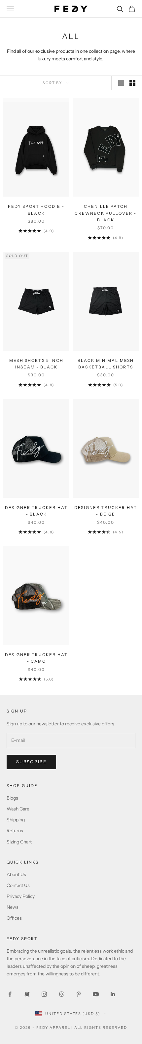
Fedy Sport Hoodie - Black (36, 209)
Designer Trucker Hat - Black (36, 511)
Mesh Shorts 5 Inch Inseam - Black (36, 363)
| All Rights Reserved (99, 1027)
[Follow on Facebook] (10, 994)
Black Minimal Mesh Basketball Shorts (106, 363)
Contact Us (18, 885)
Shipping (16, 820)
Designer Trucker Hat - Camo (36, 658)
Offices (14, 918)
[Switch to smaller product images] (132, 83)
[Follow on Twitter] (27, 994)
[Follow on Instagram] (44, 994)
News (12, 907)
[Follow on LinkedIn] (113, 994)
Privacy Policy (21, 896)
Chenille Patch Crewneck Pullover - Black (105, 213)
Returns (15, 831)
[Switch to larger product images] (121, 83)
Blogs (12, 798)
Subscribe (31, 761)
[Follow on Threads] (61, 994)
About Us (16, 874)
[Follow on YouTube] (95, 994)
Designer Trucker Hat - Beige (105, 511)
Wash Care (18, 809)
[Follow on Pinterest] (78, 994)
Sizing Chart (19, 842)
